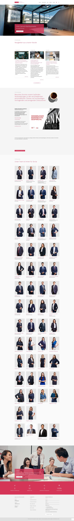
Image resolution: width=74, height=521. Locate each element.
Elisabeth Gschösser (30, 276)
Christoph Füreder (53, 257)
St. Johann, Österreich (33, 501)
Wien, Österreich (32, 503)
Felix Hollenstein (41, 276)
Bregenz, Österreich (33, 505)
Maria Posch (40, 313)
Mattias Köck (17, 295)
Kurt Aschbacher (29, 434)
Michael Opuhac (52, 295)
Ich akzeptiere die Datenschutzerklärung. (49, 507)
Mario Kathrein (29, 219)
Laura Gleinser (52, 180)
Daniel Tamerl (40, 238)
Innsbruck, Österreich (33, 499)
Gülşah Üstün (52, 333)
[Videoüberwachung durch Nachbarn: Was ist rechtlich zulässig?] (52, 56)
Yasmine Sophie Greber (19, 200)
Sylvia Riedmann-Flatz (19, 333)
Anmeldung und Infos (18, 126)
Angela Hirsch (52, 200)
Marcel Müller (17, 238)
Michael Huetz (17, 219)
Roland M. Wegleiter (19, 257)
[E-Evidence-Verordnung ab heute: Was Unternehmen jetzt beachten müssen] (22, 55)
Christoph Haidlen (30, 200)
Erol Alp (27, 257)
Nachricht (47, 503)
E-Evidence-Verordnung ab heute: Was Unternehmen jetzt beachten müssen (21, 61)
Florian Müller (52, 219)
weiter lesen (26, 76)
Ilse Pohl (28, 313)
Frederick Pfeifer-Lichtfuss (29, 238)
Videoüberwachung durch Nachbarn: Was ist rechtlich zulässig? (51, 63)
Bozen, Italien (32, 507)
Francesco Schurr (52, 438)
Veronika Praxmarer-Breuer (53, 314)
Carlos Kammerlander (53, 276)
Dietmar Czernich (29, 180)
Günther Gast (40, 180)
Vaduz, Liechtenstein (33, 509)
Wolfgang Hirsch (18, 438)
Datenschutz (47, 505)
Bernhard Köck (41, 219)
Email (46, 501)
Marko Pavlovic (18, 313)
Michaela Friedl (41, 257)
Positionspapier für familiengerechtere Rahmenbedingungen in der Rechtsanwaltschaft (36, 61)
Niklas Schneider (29, 333)
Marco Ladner (29, 295)
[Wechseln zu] (56, 2)
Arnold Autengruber (19, 180)
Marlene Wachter (52, 238)
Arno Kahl (40, 438)
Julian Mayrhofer (41, 295)
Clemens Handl (41, 200)
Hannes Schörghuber (42, 333)
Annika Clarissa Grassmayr (18, 277)
